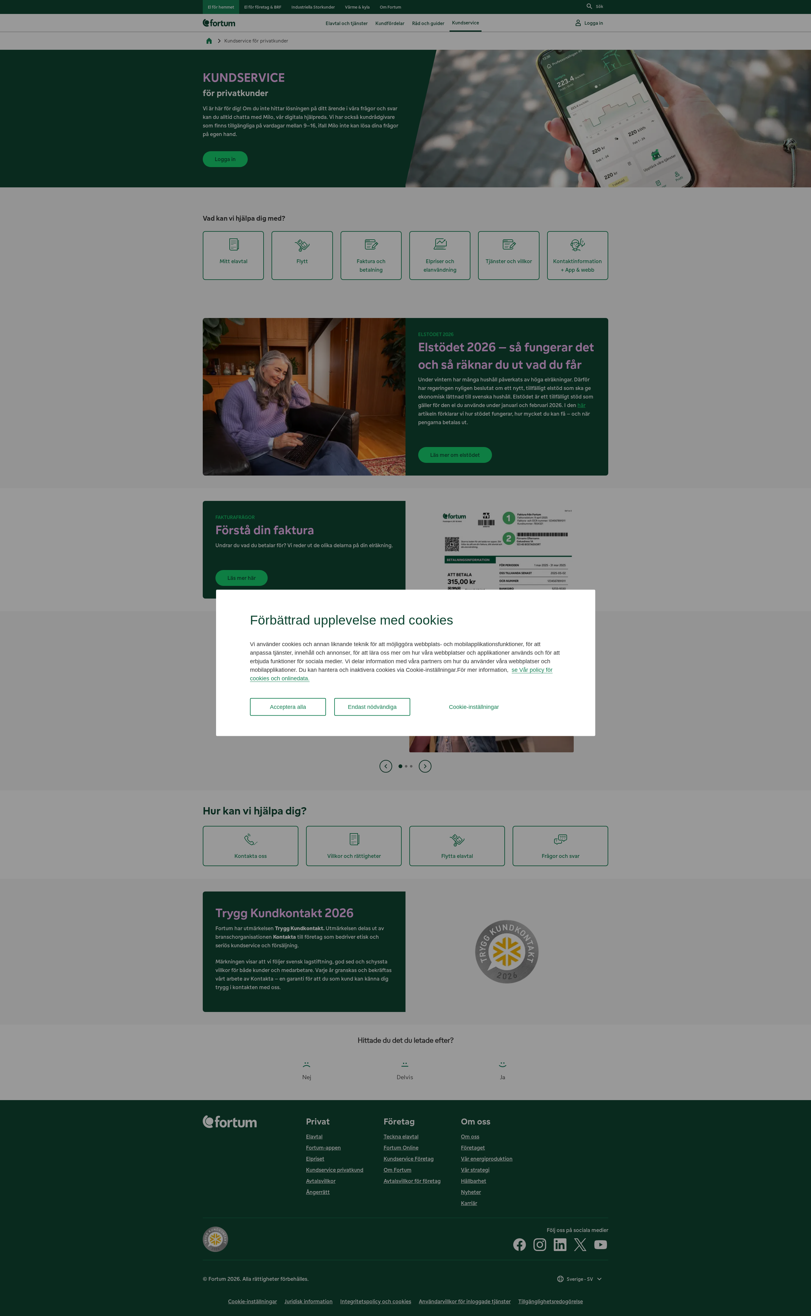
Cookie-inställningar (474, 706)
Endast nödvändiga (372, 706)
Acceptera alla (288, 706)
